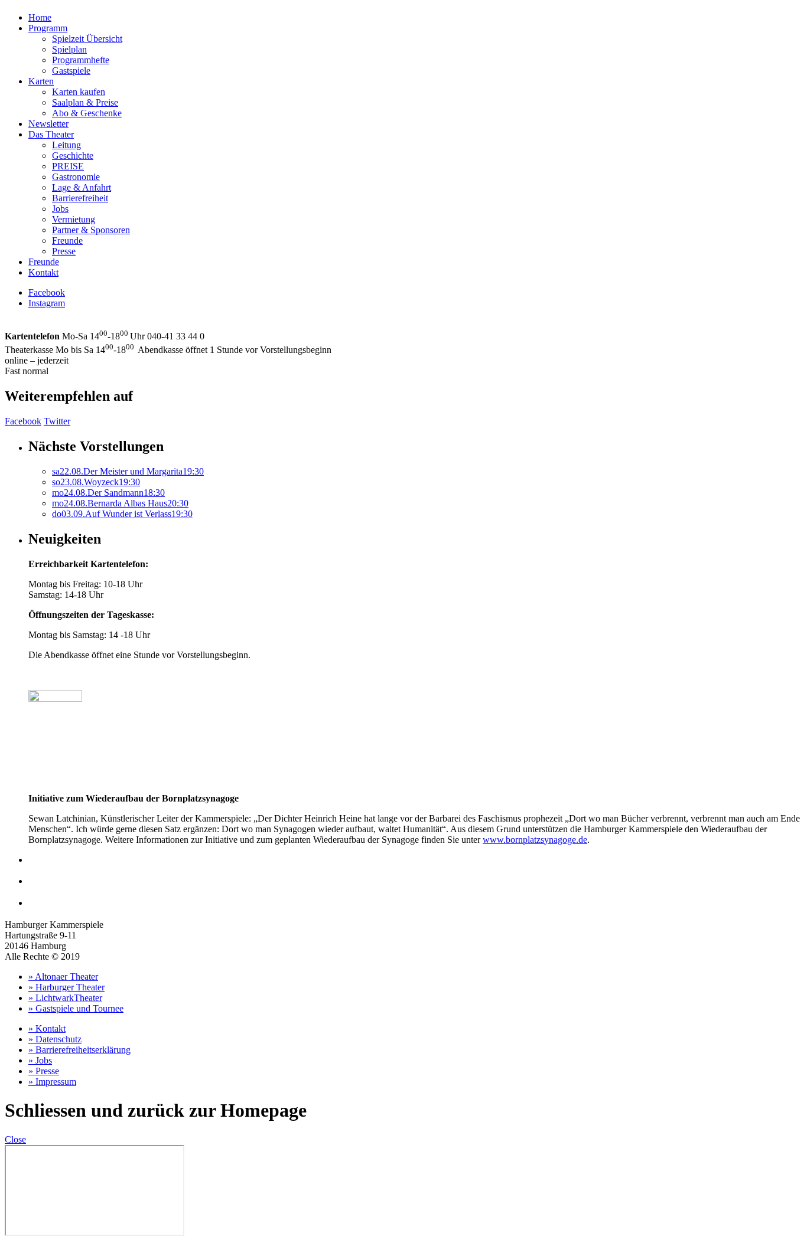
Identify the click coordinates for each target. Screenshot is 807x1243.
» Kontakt (47, 1028)
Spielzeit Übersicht (87, 39)
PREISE (68, 166)
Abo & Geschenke (87, 113)
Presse (64, 251)
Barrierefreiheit (80, 198)
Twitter (57, 421)
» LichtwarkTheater (65, 998)
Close (15, 1139)
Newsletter (48, 124)
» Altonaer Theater (63, 976)
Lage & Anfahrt (81, 187)
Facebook (46, 292)
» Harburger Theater (66, 987)
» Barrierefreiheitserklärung (79, 1050)
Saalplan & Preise (85, 102)
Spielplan (69, 49)
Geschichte (72, 156)
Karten (41, 81)
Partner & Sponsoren (91, 230)
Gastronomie (76, 177)
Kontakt (43, 272)
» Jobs (40, 1060)
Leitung (66, 145)
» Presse (43, 1071)
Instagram (46, 303)
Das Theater (51, 134)
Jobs (60, 209)
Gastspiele (71, 71)
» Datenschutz (55, 1039)
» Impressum (52, 1082)
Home (39, 17)
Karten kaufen (78, 92)
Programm (47, 28)
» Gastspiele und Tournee (75, 1008)
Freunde (67, 240)
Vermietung (73, 219)
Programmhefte (80, 60)
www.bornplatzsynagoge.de (535, 840)
